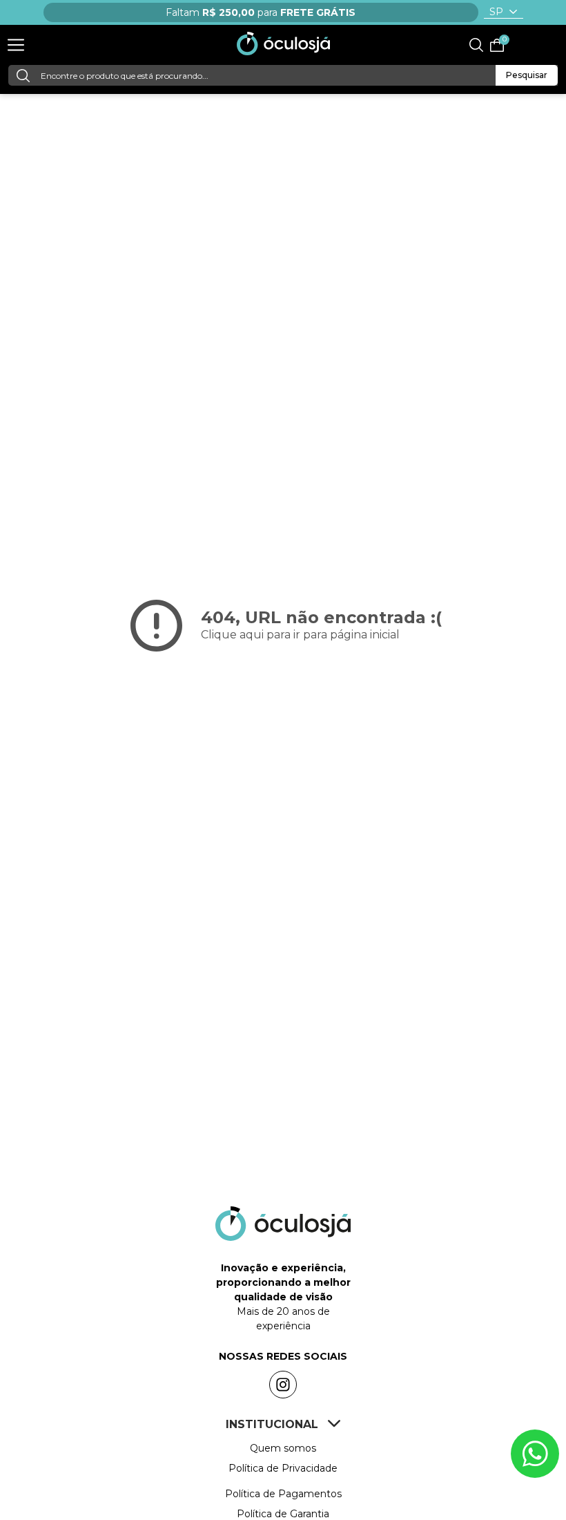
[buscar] (21, 75)
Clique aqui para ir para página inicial (300, 634)
